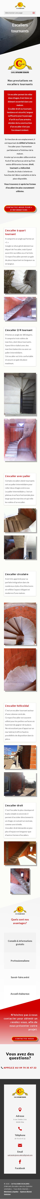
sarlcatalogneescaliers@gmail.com (20, 1155)
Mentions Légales (11, 1192)
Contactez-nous (24, 1039)
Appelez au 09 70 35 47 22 (20, 1067)
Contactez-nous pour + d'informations (19, 208)
